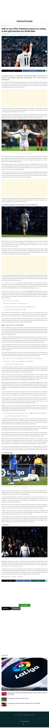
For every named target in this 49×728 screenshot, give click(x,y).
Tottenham (20, 576)
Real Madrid (13, 576)
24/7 (18, 608)
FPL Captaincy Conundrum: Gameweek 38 (17, 698)
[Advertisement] (24, 10)
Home (3, 25)
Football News (15, 608)
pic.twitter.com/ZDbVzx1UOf (27, 307)
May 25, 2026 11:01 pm (10, 695)
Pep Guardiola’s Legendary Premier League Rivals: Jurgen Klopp (23, 703)
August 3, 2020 (19, 364)
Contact (32, 714)
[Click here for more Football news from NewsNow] (7, 608)
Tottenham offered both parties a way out (11, 291)
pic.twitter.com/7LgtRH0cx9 (40, 413)
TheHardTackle (24, 21)
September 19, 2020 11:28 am (16, 34)
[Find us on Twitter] (23, 724)
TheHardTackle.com (26, 721)
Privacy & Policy (27, 714)
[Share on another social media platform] (46, 71)
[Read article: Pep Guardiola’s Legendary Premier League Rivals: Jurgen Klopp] (4, 704)
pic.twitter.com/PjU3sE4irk (26, 361)
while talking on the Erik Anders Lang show (24, 338)
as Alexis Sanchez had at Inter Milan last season (12, 566)
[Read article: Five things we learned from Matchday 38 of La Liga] (24, 674)
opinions (6, 25)
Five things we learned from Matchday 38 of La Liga (13, 687)
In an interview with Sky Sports (9, 283)
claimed (42, 512)
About (16, 714)
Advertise (20, 714)
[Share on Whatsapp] (44, 71)
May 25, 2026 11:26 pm (6, 689)
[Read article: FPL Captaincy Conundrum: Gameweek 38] (4, 699)
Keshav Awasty (6, 34)
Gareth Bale (7, 576)
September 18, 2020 (20, 309)
